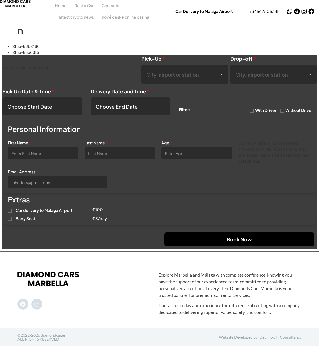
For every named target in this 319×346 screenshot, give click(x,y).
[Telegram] (297, 11)
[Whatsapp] (290, 11)
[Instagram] (304, 11)
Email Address (23, 171)
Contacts (110, 5)
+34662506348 (264, 11)
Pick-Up (153, 58)
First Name (19, 142)
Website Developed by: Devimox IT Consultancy (260, 337)
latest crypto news (76, 17)
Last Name (96, 142)
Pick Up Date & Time (28, 91)
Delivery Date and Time (120, 91)
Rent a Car (84, 5)
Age (166, 142)
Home (61, 5)
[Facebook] (311, 11)
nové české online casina (125, 17)
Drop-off (243, 58)
